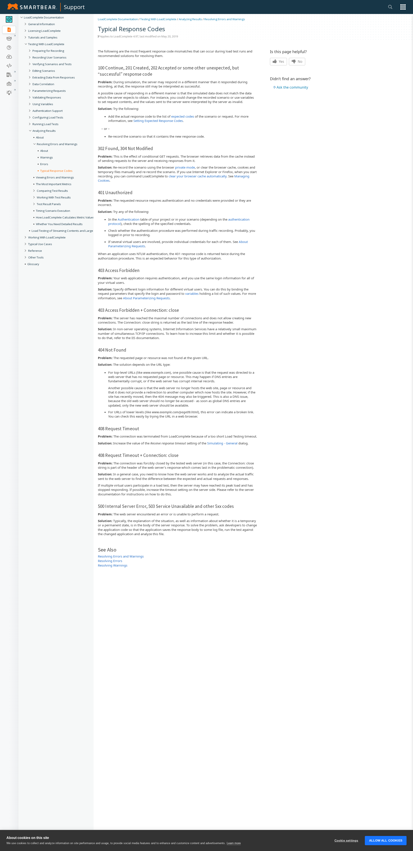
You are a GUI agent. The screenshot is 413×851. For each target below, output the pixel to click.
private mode (185, 167)
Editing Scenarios (43, 71)
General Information (41, 24)
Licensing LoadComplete (44, 31)
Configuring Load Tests (47, 117)
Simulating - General (222, 443)
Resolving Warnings (112, 565)
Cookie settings (346, 840)
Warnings (46, 157)
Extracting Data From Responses (53, 77)
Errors (44, 164)
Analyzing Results (44, 131)
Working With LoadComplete (47, 237)
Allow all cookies (385, 840)
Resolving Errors (110, 561)
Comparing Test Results (52, 191)
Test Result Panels (49, 204)
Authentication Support (47, 111)
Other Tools (36, 257)
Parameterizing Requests (49, 91)
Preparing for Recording (48, 51)
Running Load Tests (45, 124)
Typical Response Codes (56, 171)
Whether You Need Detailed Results (59, 224)
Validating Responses (46, 97)
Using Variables (42, 104)
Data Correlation (43, 84)
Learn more (234, 843)
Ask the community (292, 87)
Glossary (33, 264)
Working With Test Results (54, 197)
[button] (403, 7)
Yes (281, 61)
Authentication (128, 219)
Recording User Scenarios (49, 57)
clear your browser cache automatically (198, 176)
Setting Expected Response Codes (158, 120)
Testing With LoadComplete (46, 44)
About (40, 137)
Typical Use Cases (40, 244)
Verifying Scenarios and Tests (52, 64)
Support (74, 7)
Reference (35, 251)
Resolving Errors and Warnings (57, 144)
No (299, 61)
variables (192, 293)
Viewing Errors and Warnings (55, 177)
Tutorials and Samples (42, 37)
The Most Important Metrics (53, 184)
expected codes (182, 116)
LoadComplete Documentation (44, 17)
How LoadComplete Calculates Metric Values (65, 217)
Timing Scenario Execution (53, 211)
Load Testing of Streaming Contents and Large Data (66, 231)
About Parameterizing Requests (146, 298)
